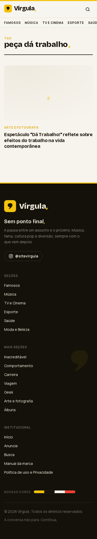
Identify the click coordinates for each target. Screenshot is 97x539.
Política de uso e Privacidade (28, 472)
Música (31, 23)
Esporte (76, 23)
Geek (8, 392)
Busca (9, 454)
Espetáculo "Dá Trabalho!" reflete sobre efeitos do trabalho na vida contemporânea (48, 140)
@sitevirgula (26, 256)
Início (8, 437)
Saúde (9, 320)
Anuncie (11, 445)
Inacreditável (15, 356)
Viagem (10, 383)
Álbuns (10, 409)
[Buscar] (88, 9)
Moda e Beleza (16, 329)
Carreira (11, 374)
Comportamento (18, 365)
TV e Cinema (53, 23)
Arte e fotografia (18, 400)
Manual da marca (18, 463)
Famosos (12, 23)
